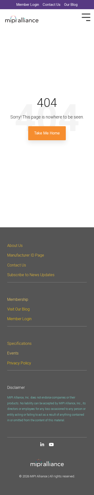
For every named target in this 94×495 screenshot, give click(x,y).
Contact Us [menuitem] (51, 4)
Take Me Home (47, 133)
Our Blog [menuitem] (71, 4)
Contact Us (16, 265)
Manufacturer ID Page (25, 255)
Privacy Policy (19, 363)
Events (13, 353)
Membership (17, 299)
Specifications (19, 343)
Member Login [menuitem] (27, 4)
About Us (15, 245)
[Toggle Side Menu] (86, 17)
